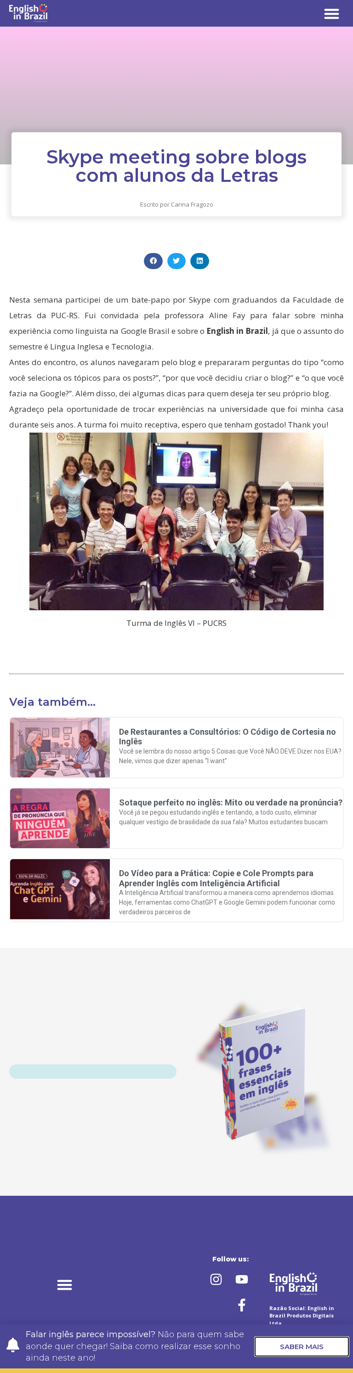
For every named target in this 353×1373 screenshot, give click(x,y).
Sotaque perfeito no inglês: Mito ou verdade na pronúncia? (230, 802)
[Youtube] (242, 1279)
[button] (332, 13)
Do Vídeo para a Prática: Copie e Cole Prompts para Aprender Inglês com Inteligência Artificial (216, 878)
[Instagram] (216, 1279)
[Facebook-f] (242, 1305)
